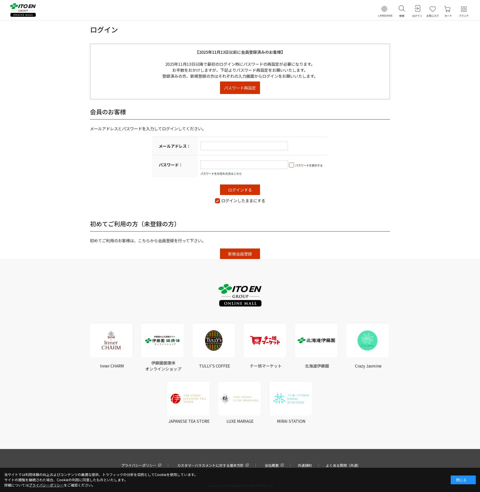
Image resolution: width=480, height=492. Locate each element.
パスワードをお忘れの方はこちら (221, 174)
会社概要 (272, 465)
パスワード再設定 (240, 88)
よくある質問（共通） (343, 465)
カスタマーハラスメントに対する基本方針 (210, 465)
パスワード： (171, 165)
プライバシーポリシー (138, 465)
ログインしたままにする (243, 201)
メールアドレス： (175, 146)
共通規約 (305, 465)
